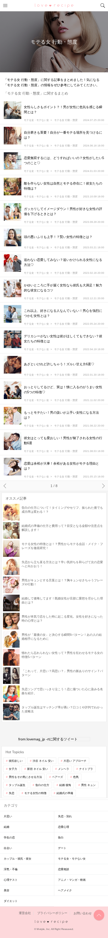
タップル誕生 (17, 784)
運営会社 (25, 913)
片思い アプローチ (75, 760)
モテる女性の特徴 (35, 793)
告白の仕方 (42, 784)
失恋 (11, 793)
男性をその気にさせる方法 (25, 776)
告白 (61, 837)
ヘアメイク (65, 890)
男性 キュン (88, 784)
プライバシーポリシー (52, 913)
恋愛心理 (63, 826)
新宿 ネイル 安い (37, 768)
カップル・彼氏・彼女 (17, 858)
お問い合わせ (83, 913)
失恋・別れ (65, 816)
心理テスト (11, 879)
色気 (76, 776)
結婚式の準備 (65, 793)
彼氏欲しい (16, 760)
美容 (6, 890)
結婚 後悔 (65, 784)
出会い (8, 848)
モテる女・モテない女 (36, 120)
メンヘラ (63, 768)
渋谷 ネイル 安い (43, 760)
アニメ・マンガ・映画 (72, 879)
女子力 (13, 768)
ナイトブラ (86, 768)
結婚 (6, 826)
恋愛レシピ (54, 5)
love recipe (54, 922)
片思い (8, 816)
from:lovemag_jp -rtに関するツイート (48, 739)
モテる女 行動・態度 (66, 120)
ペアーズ (57, 776)
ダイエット (11, 900)
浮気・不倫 (11, 869)
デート (62, 848)
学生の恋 (9, 837)
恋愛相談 (63, 869)
